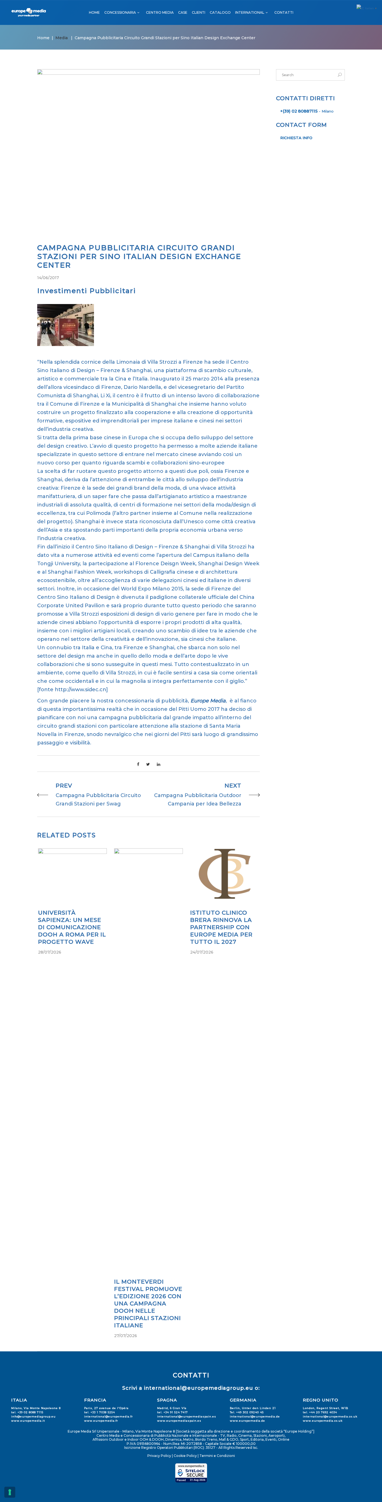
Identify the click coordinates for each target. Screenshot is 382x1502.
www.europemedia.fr (101, 1420)
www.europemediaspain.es (179, 1420)
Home (43, 38)
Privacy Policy (159, 1456)
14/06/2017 (48, 277)
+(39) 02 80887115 (299, 111)
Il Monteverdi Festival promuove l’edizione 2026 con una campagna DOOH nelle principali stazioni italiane (148, 1303)
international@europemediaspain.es (186, 1416)
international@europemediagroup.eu (198, 1388)
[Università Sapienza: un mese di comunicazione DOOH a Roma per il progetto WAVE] (72, 873)
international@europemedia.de (255, 1416)
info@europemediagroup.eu (33, 1416)
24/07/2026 (201, 952)
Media (61, 38)
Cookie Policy (185, 1456)
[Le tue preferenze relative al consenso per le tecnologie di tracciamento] (9, 1492)
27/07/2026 (125, 1335)
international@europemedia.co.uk (330, 1416)
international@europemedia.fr (108, 1416)
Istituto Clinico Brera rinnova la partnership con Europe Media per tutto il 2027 (221, 927)
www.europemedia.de (247, 1420)
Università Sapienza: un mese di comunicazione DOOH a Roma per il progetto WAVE (72, 927)
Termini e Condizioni (217, 1456)
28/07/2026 (49, 952)
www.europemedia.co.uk (323, 1420)
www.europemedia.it (28, 1420)
